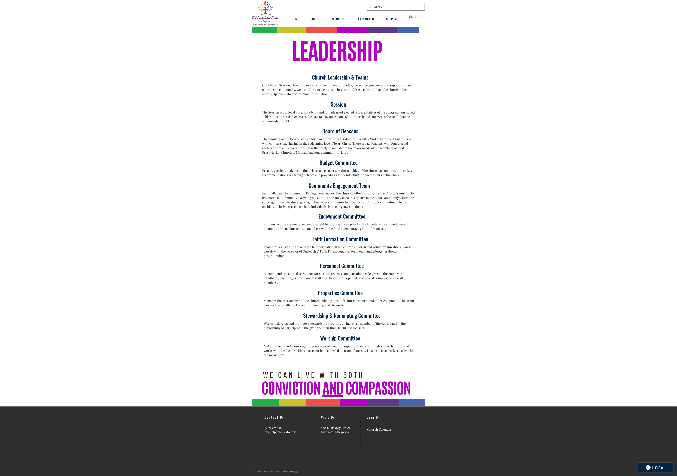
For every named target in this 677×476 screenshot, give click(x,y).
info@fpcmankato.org (281, 94)
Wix (296, 471)
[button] (315, 18)
